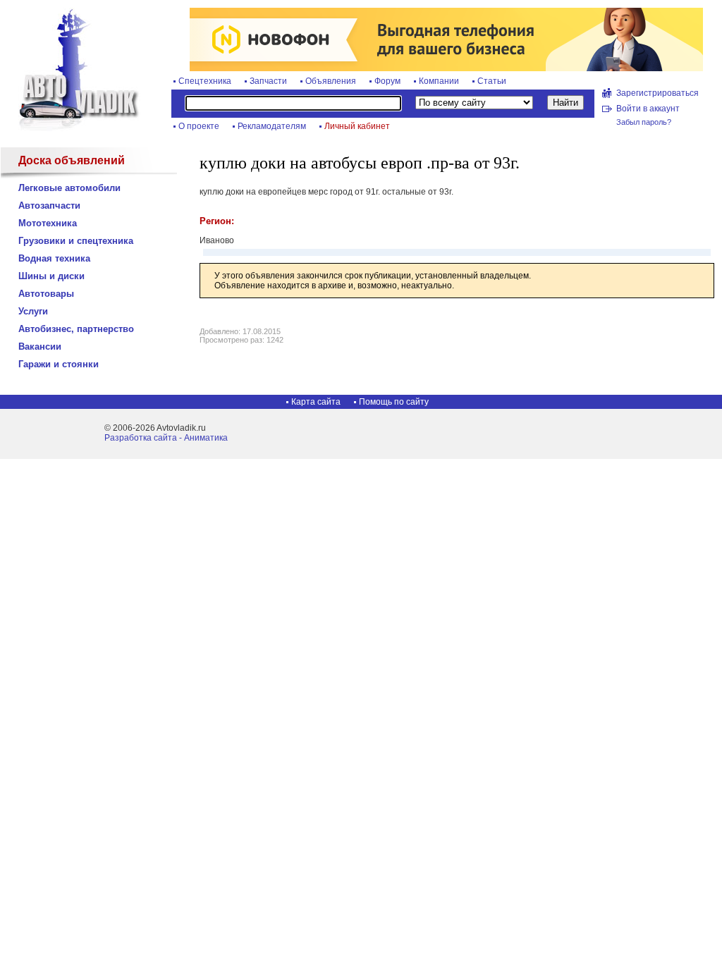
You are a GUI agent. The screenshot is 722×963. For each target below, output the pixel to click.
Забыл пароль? (643, 122)
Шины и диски (51, 276)
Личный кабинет (357, 126)
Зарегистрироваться (657, 93)
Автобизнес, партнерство (76, 329)
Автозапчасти (49, 205)
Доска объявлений (71, 160)
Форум (387, 81)
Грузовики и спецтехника (75, 240)
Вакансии (39, 346)
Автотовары (46, 293)
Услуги (33, 311)
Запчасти (268, 81)
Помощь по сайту (394, 402)
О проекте (198, 126)
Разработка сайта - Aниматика (166, 438)
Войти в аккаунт (648, 109)
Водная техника (54, 258)
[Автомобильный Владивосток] (70, 128)
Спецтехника (204, 81)
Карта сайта (316, 402)
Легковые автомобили (69, 188)
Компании (439, 81)
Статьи (491, 81)
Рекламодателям (272, 126)
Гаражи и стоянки (58, 364)
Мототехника (47, 223)
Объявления (330, 81)
